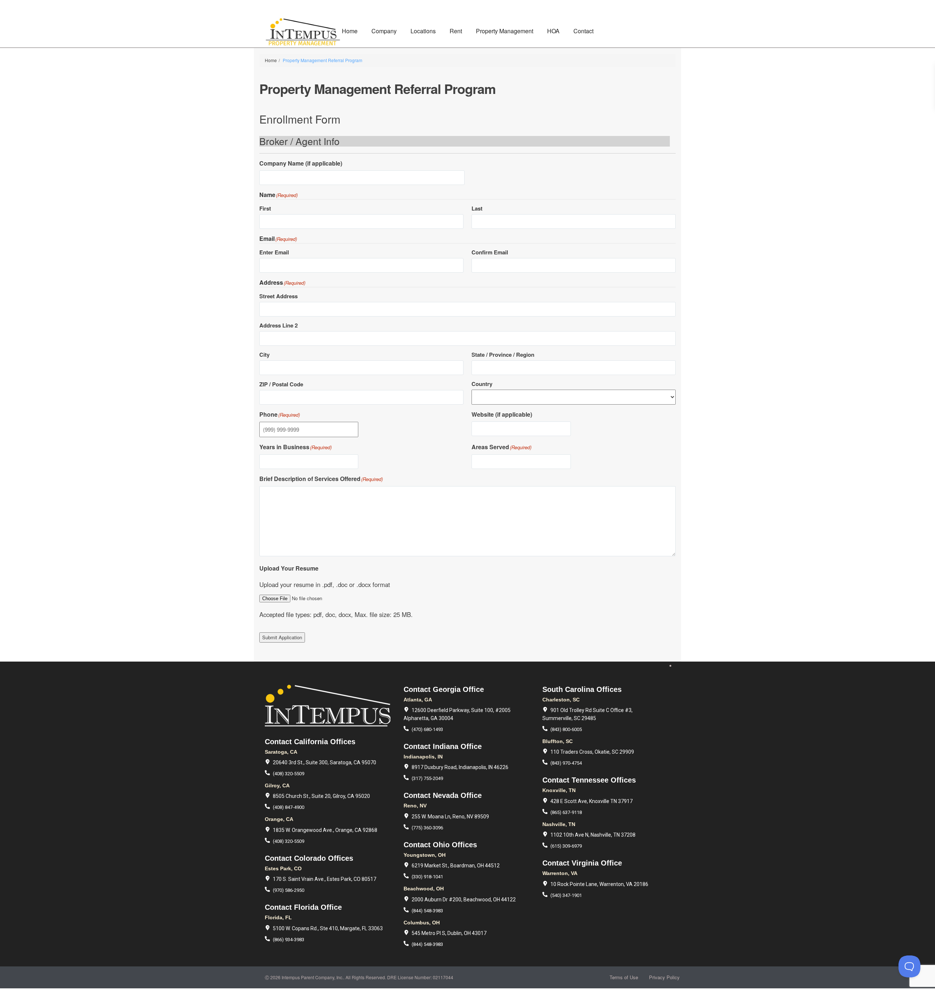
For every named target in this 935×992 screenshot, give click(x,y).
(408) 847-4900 (288, 807)
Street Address (278, 296)
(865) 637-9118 (566, 812)
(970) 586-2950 (288, 890)
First (265, 208)
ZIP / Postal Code (281, 384)
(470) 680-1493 (427, 729)
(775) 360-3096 (427, 827)
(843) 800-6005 (566, 729)
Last (477, 208)
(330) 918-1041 (427, 876)
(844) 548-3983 (427, 910)
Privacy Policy (664, 977)
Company (384, 31)
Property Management (504, 31)
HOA (553, 31)
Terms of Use (624, 977)
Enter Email (274, 252)
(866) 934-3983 (288, 939)
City (264, 355)
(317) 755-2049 (427, 778)
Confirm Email (490, 252)
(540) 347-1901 (566, 895)
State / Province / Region (503, 355)
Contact (583, 31)
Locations (423, 31)
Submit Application (282, 637)
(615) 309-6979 (566, 846)
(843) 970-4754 (566, 763)
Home (350, 31)
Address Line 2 (278, 325)
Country (482, 384)
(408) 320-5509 (288, 773)
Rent (456, 31)
